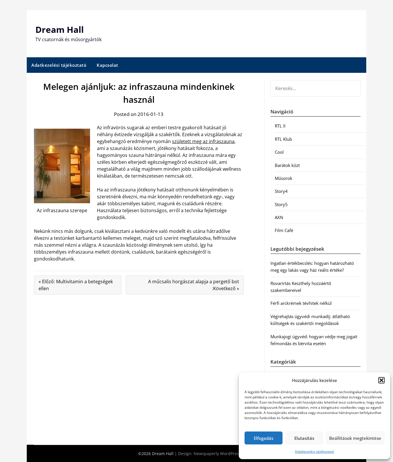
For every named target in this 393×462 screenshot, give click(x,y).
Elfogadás (263, 438)
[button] (381, 380)
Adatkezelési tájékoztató (314, 451)
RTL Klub (283, 139)
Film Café (284, 230)
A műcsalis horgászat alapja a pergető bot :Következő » (193, 285)
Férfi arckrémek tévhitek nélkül (301, 303)
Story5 (281, 204)
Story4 (281, 191)
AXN (279, 217)
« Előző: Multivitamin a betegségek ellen (76, 285)
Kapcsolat (107, 65)
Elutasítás (304, 438)
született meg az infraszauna (203, 141)
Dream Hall (59, 29)
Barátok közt (287, 165)
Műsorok (283, 178)
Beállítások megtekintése (355, 438)
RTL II (280, 126)
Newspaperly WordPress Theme (224, 453)
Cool (279, 152)
